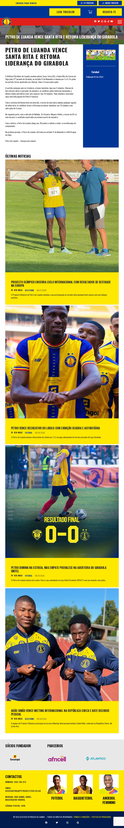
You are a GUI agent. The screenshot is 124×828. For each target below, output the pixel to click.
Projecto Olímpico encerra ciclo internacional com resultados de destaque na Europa (61, 284)
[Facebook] (95, 21)
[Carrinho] (90, 12)
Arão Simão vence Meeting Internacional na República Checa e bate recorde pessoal (60, 712)
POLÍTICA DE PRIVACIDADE (101, 817)
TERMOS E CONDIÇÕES (81, 817)
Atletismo (29, 290)
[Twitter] (99, 21)
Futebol (28, 432)
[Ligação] (6, 21)
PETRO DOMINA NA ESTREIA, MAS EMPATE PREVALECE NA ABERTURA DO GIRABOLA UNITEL (58, 569)
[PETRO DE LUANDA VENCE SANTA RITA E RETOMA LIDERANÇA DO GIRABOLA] (101, 55)
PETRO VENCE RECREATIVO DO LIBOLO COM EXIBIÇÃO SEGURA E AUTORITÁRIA (55, 428)
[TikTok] (108, 21)
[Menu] (120, 22)
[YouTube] (112, 21)
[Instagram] (102, 21)
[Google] (105, 21)
